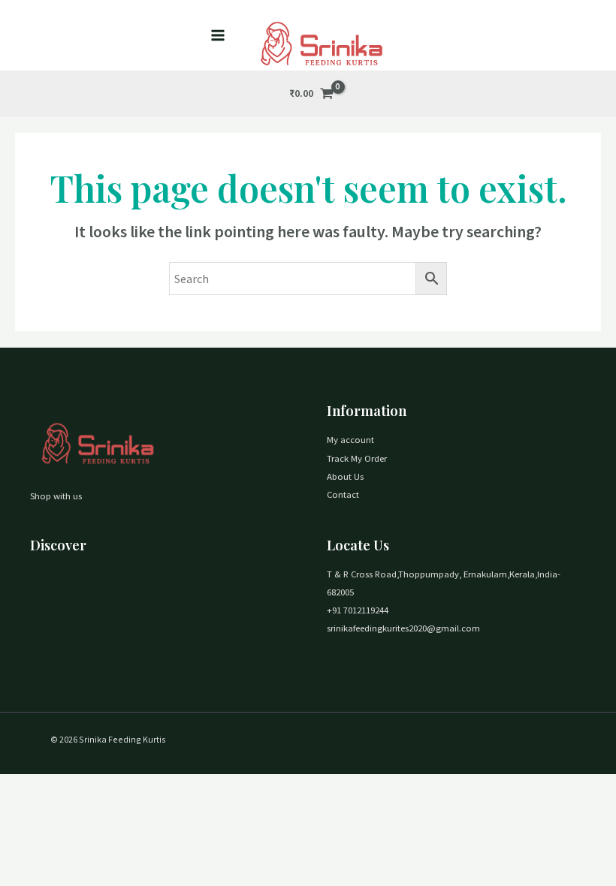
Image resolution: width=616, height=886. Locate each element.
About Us (345, 476)
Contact (343, 494)
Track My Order (357, 458)
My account (350, 439)
